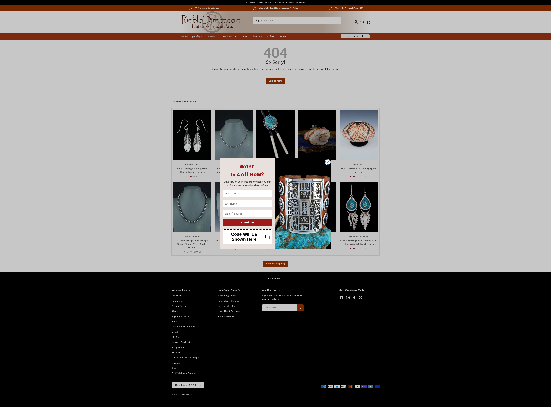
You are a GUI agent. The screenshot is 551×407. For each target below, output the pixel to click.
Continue (247, 222)
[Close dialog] (327, 162)
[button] (247, 236)
